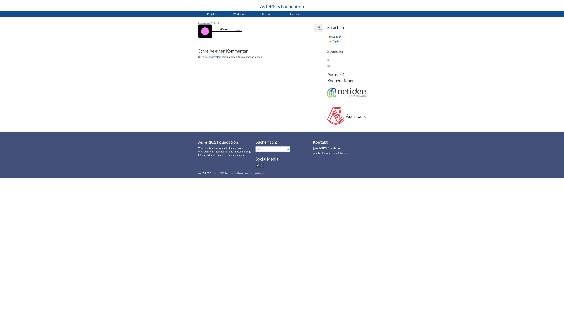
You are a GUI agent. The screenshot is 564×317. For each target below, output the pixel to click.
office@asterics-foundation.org (332, 153)
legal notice (260, 173)
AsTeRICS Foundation (282, 6)
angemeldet (215, 57)
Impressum (248, 173)
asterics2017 (207, 23)
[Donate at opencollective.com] (328, 66)
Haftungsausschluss (233, 173)
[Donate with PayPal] (328, 60)
